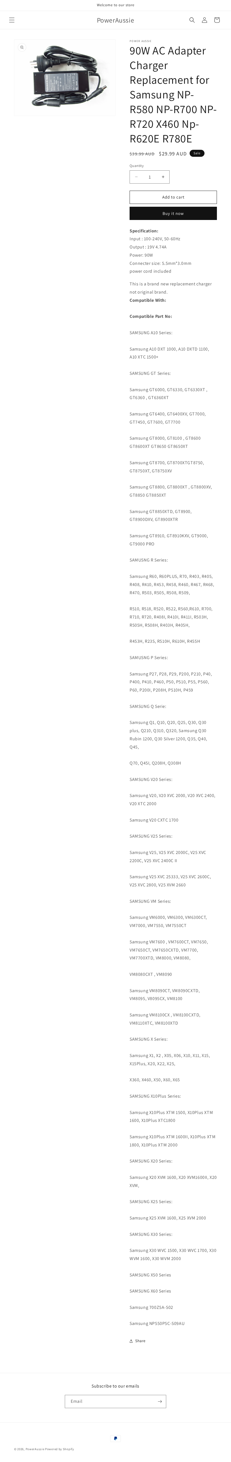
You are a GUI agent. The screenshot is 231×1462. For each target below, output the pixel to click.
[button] (12, 20)
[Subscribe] (160, 1401)
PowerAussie (35, 1449)
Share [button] (140, 1340)
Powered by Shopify (59, 1449)
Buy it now (173, 213)
